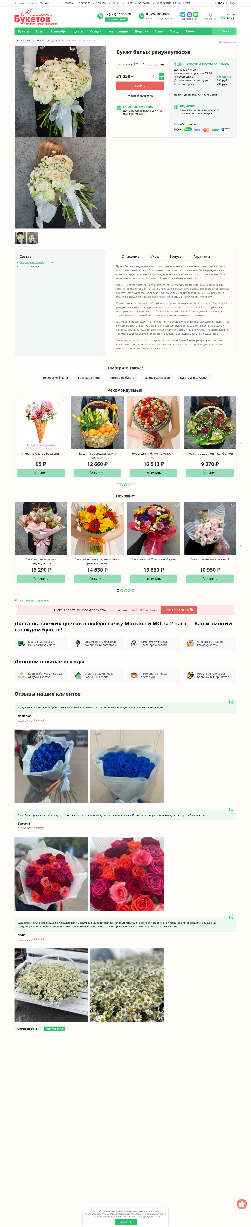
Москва (44, 3)
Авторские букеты (122, 378)
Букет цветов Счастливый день (154, 559)
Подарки (141, 31)
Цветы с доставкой (157, 378)
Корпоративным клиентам (173, 2)
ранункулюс (42, 600)
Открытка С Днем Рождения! (41, 453)
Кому (190, 31)
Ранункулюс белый (32, 262)
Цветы (78, 31)
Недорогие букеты (55, 378)
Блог (129, 2)
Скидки (96, 31)
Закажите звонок (177, 610)
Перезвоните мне (116, 19)
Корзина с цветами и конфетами (210, 453)
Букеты (23, 31)
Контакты (144, 2)
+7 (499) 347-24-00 (140, 610)
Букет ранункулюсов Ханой (210, 559)
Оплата (68, 2)
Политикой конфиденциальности (142, 1216)
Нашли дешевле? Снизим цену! (195, 94)
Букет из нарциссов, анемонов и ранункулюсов (97, 561)
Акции (116, 2)
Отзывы (101, 2)
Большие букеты (89, 378)
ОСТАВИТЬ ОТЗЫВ (55, 1029)
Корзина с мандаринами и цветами (97, 455)
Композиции (118, 31)
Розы (40, 31)
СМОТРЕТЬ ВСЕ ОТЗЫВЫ (27, 1029)
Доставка (84, 2)
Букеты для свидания (194, 378)
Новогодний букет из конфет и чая (154, 455)
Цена (159, 31)
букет (29, 600)
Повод (174, 31)
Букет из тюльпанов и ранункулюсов (41, 561)
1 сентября (58, 31)
